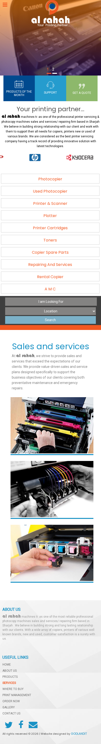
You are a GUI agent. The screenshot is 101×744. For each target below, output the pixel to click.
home (6, 664)
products (10, 676)
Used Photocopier (50, 191)
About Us (9, 670)
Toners (50, 240)
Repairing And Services (50, 264)
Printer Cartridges (50, 228)
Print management (16, 695)
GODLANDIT (79, 734)
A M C (50, 289)
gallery (8, 707)
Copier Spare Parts (50, 252)
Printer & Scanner (50, 203)
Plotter (50, 216)
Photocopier (50, 179)
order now (11, 701)
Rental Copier (50, 277)
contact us (11, 713)
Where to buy (13, 689)
